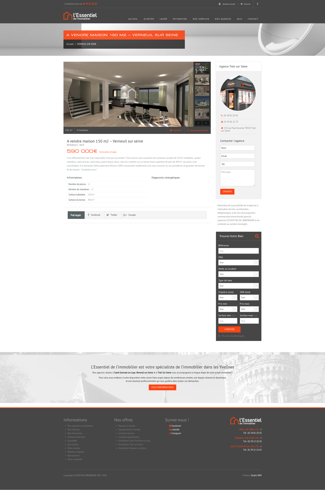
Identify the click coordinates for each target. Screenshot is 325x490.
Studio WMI (256, 475)
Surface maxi (248, 315)
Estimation (180, 19)
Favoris (247, 4)
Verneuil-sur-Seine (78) (247, 438)
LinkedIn (175, 429)
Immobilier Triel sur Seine (130, 444)
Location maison (126, 433)
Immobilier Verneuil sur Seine (132, 448)
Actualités (72, 440)
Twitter (114, 214)
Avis (239, 19)
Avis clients (73, 444)
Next (190, 94)
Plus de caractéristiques (232, 335)
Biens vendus (74, 448)
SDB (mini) (245, 292)
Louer (163, 19)
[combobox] (238, 262)
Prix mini (222, 303)
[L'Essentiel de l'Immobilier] (80, 17)
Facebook (95, 214)
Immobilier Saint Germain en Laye (134, 440)
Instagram (176, 433)
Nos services (201, 19)
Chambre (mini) (226, 292)
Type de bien (225, 280)
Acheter (149, 19)
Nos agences (223, 19)
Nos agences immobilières (80, 425)
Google (132, 214)
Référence (223, 245)
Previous (66, 94)
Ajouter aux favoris (199, 130)
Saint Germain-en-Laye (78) (244, 446)
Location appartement (128, 437)
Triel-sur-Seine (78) (249, 429)
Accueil (133, 19)
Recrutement (74, 455)
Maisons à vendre (126, 425)
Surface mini (226, 315)
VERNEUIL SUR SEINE (86, 44)
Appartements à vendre (129, 429)
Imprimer (177, 130)
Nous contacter (75, 459)
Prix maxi (244, 303)
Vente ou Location (227, 268)
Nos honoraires (75, 433)
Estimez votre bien (76, 437)
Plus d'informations (162, 387)
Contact (253, 19)
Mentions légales (76, 451)
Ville (220, 257)
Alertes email (229, 4)
